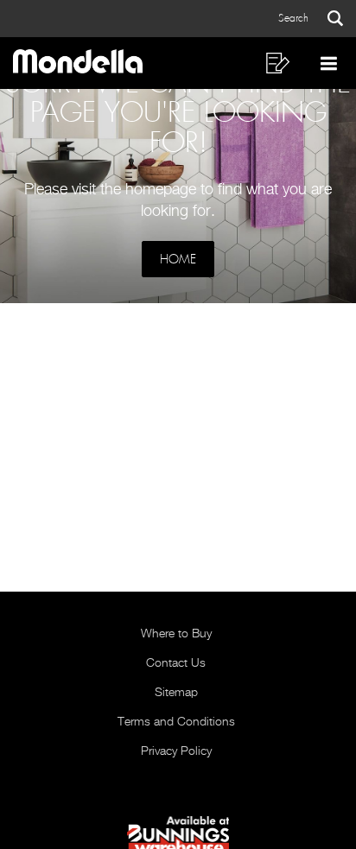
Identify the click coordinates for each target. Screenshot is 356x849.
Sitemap (176, 693)
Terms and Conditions (176, 722)
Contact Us (176, 663)
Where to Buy (176, 634)
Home (178, 259)
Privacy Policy (176, 751)
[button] (310, 18)
